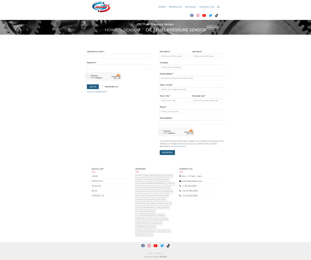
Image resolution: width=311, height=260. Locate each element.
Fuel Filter (145, 195)
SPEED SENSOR (142, 223)
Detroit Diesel (154, 188)
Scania (149, 219)
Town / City (165, 96)
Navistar (165, 207)
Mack (138, 207)
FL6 (159, 191)
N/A (158, 207)
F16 (137, 191)
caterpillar (168, 176)
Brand (159, 176)
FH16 (153, 191)
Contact (159, 253)
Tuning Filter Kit (163, 231)
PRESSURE (140, 219)
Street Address (166, 74)
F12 (168, 188)
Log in (92, 87)
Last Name (197, 51)
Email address (166, 118)
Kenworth (161, 199)
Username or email (95, 51)
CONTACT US (206, 7)
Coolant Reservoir (162, 180)
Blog (150, 253)
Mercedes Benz (149, 207)
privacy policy (180, 146)
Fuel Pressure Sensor (160, 195)
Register (167, 152)
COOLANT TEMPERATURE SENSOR (150, 184)
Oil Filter (139, 211)
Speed (165, 219)
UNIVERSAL (141, 235)
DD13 (138, 188)
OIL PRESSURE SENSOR (145, 215)
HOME (162, 7)
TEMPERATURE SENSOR (145, 227)
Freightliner (167, 191)
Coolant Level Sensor (144, 180)
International (150, 199)
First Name (165, 51)
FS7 (137, 195)
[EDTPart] (101, 7)
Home (111, 29)
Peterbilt (160, 215)
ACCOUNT (190, 7)
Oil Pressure (150, 211)
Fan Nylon (145, 191)
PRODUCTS (175, 7)
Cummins (170, 184)
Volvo (150, 235)
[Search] (218, 6)
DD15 (145, 188)
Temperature (156, 223)
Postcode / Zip (198, 96)
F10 (163, 188)
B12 (146, 176)
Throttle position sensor (145, 231)
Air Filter (139, 176)
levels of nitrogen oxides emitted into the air (153, 203)
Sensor (131, 29)
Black (152, 176)
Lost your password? (97, 92)
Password (91, 63)
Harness (139, 199)
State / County (166, 85)
